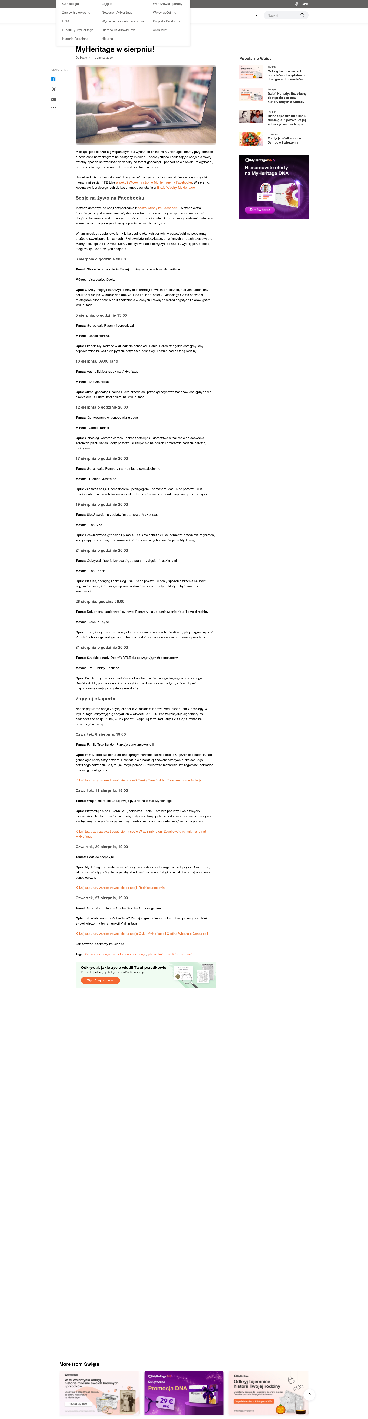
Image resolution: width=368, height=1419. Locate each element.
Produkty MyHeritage (77, 29)
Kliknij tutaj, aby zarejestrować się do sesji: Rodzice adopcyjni (120, 887)
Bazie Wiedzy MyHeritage (176, 187)
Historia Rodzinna (75, 38)
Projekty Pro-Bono (166, 21)
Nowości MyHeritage (117, 12)
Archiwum (160, 29)
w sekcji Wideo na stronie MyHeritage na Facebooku (154, 182)
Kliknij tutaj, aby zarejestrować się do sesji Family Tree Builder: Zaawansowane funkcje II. (140, 780)
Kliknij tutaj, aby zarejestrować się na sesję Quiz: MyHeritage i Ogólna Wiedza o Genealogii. (142, 933)
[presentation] (309, 1395)
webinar (186, 954)
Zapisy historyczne (76, 12)
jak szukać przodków (163, 954)
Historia (107, 38)
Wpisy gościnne (164, 12)
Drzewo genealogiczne (99, 954)
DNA (65, 21)
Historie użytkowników (118, 29)
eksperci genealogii (132, 954)
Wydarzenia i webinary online (123, 21)
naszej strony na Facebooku (158, 207)
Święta (272, 67)
